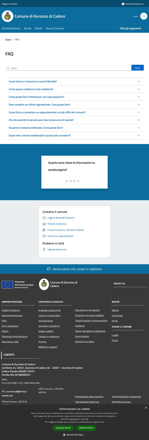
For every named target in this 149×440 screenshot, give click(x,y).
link (102, 422)
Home (8, 39)
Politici (5, 331)
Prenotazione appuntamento (89, 396)
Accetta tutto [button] (63, 428)
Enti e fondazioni (10, 326)
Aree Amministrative (12, 315)
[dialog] (74, 422)
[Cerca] (143, 16)
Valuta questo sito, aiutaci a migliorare (77, 269)
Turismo (42, 341)
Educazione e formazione (87, 310)
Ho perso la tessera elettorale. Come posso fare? (36, 128)
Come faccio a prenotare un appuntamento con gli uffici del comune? (47, 112)
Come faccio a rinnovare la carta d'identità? (33, 81)
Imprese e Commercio (49, 326)
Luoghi (115, 335)
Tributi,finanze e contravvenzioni (91, 320)
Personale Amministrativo (15, 336)
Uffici (4, 320)
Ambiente (80, 326)
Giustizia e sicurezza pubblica (89, 315)
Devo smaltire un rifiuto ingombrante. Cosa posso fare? (39, 105)
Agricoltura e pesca (84, 341)
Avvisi (115, 320)
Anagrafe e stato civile (49, 310)
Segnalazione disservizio (87, 401)
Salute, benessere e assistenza (90, 331)
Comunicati (117, 315)
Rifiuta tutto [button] (86, 428)
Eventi (115, 340)
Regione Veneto (9, 4)
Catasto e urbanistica (48, 336)
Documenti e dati (10, 341)
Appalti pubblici (46, 331)
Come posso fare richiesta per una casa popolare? (36, 97)
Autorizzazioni (82, 336)
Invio (137, 68)
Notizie (115, 310)
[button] (74, 435)
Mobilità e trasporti (47, 347)
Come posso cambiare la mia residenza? (31, 89)
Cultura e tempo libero (49, 315)
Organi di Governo (11, 310)
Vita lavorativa (45, 320)
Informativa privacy (121, 401)
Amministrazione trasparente (126, 396)
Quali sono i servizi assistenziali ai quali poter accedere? (40, 135)
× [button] (146, 408)
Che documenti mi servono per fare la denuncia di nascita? (41, 120)
